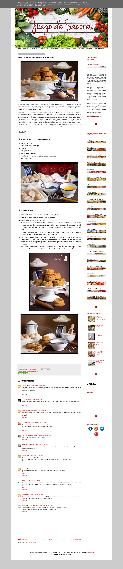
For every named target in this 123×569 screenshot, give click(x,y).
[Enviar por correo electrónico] (42, 369)
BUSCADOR (54, 48)
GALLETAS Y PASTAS (28, 371)
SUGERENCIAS (34, 48)
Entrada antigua (77, 539)
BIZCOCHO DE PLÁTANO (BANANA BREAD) (100, 353)
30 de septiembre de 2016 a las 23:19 (41, 435)
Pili (22, 399)
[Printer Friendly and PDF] (23, 374)
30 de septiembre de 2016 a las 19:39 (40, 422)
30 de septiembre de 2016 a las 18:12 (36, 410)
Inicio (50, 539)
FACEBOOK (89, 48)
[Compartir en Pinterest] (49, 369)
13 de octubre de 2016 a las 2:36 (44, 505)
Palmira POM (25, 385)
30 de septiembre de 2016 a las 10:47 (38, 385)
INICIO (19, 48)
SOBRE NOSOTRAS (100, 48)
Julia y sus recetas (27, 435)
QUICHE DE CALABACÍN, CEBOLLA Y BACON (100, 318)
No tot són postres (26, 468)
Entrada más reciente (23, 539)
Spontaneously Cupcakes (28, 505)
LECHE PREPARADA (98, 334)
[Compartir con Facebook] (47, 369)
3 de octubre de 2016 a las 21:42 (35, 494)
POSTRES (35, 371)
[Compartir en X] (45, 369)
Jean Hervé (41, 121)
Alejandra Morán (26, 422)
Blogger (92, 552)
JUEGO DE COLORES (78, 48)
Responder (24, 394)
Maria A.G (24, 410)
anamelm (24, 494)
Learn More (96, 4)
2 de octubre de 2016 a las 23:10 (40, 468)
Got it (104, 4)
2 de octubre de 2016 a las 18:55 (40, 444)
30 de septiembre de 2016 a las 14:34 (33, 399)
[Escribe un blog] (44, 369)
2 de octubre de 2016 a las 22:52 (35, 455)
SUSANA (24, 455)
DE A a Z (25, 48)
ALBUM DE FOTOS (65, 48)
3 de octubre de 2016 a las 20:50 (34, 480)
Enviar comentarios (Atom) (30, 542)
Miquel (23, 480)
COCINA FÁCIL (45, 48)
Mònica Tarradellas (27, 444)
